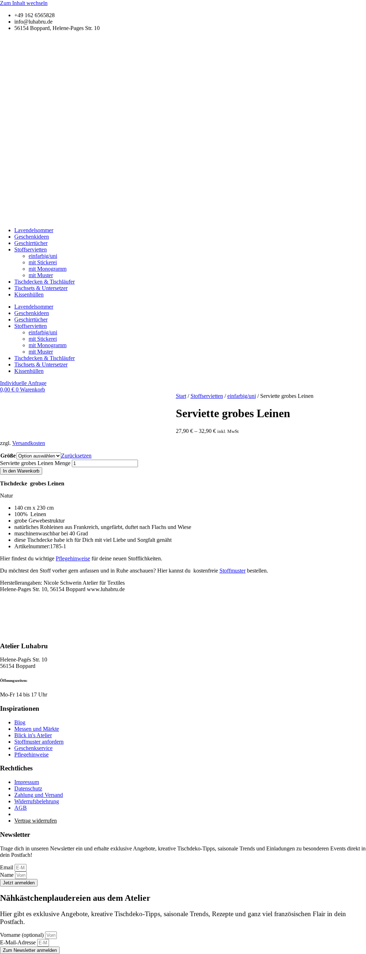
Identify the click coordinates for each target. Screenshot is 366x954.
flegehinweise (73, 558)
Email (7, 867)
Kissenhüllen (29, 294)
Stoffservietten (30, 249)
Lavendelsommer (33, 230)
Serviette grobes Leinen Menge (35, 463)
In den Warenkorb (21, 471)
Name (7, 875)
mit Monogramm (47, 269)
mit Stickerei (43, 262)
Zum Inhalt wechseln (24, 3)
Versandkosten (28, 443)
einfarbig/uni (43, 256)
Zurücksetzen (76, 456)
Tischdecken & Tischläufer (44, 282)
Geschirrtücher (31, 243)
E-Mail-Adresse (18, 942)
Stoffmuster (232, 571)
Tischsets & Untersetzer (41, 288)
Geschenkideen (31, 237)
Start (181, 396)
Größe (8, 456)
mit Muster (41, 275)
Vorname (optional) (22, 935)
